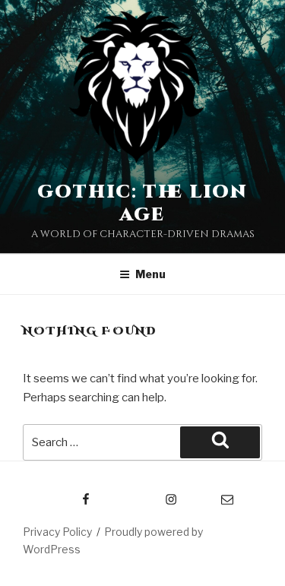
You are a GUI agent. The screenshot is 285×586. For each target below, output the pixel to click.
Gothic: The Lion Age (142, 203)
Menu (150, 274)
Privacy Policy (57, 531)
